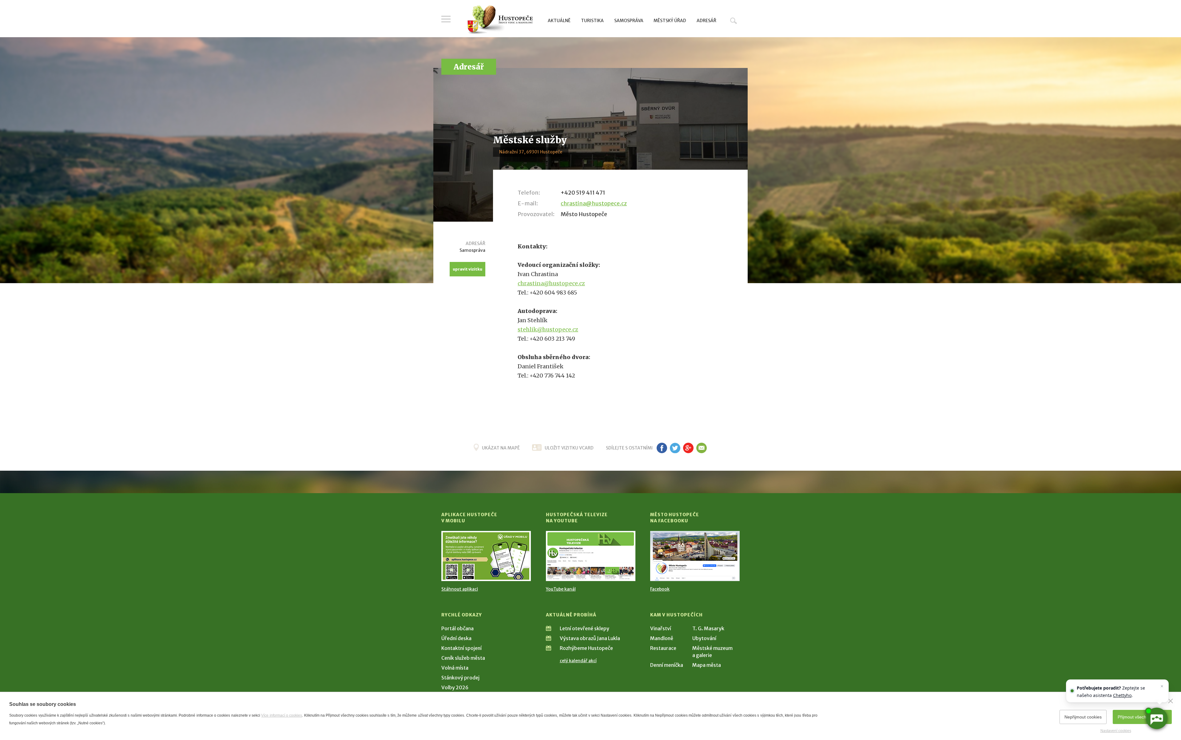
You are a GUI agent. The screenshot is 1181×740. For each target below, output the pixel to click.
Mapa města (706, 665)
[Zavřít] (1170, 701)
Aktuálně (559, 20)
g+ (688, 448)
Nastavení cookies (1115, 731)
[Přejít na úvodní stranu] (500, 20)
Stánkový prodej (460, 678)
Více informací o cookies (281, 715)
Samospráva (628, 20)
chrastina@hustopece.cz (594, 203)
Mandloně (661, 638)
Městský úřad (670, 20)
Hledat (733, 20)
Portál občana (457, 628)
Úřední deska (456, 638)
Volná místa (454, 668)
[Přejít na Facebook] (695, 556)
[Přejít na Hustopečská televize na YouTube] (590, 556)
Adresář (706, 20)
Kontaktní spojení (461, 648)
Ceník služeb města (463, 658)
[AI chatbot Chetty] (1156, 718)
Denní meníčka (666, 665)
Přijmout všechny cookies (1142, 716)
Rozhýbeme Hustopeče (586, 648)
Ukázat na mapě (501, 448)
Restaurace (663, 648)
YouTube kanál (561, 589)
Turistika (592, 20)
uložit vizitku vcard (569, 448)
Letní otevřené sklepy (584, 628)
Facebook (660, 589)
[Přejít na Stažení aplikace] (486, 556)
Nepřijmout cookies (1083, 716)
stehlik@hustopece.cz (548, 329)
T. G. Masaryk (708, 628)
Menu (446, 19)
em (701, 448)
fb (661, 448)
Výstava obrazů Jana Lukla (590, 638)
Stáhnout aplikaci (459, 589)
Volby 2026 (454, 687)
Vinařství (660, 628)
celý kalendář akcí (578, 660)
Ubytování (704, 638)
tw (674, 448)
